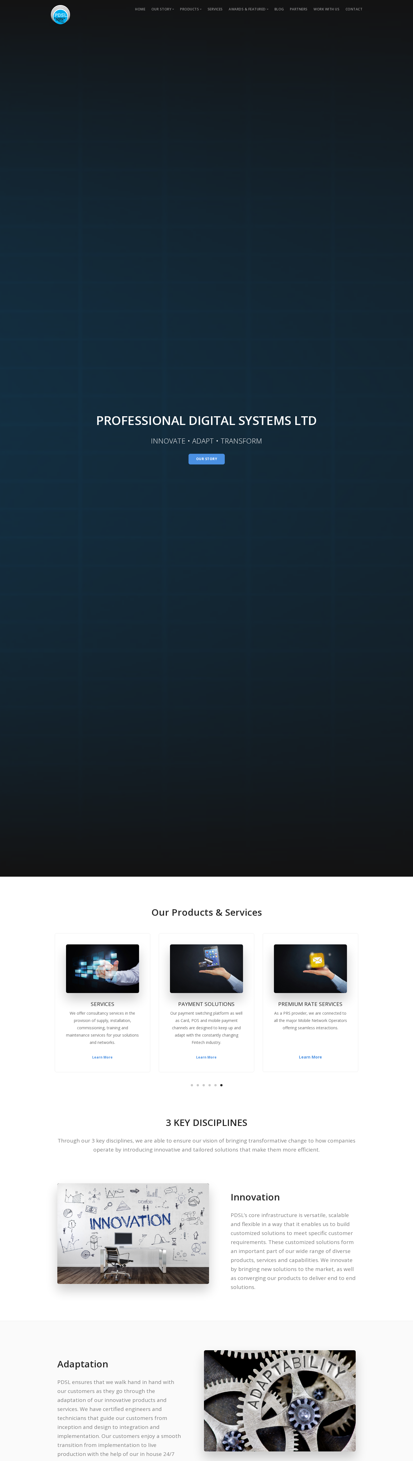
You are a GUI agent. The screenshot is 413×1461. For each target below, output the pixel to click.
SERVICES (215, 9)
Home (140, 9)
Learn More (206, 1057)
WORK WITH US (326, 9)
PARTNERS (299, 9)
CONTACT (354, 9)
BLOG (279, 9)
